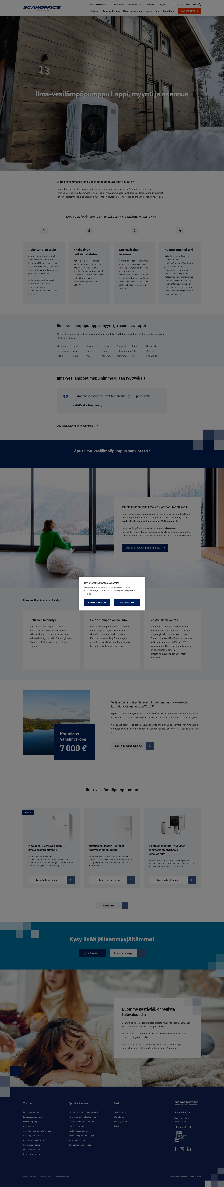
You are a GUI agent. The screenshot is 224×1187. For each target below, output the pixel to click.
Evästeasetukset (97, 602)
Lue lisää (87, 594)
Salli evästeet (127, 602)
